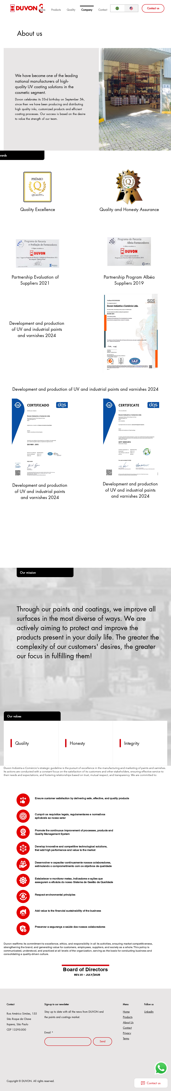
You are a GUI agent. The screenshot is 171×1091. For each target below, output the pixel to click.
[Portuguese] (117, 8)
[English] (131, 8)
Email (47, 1032)
